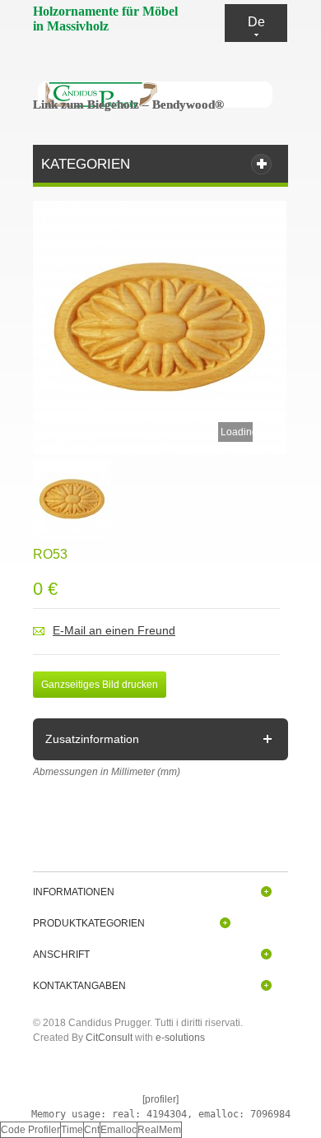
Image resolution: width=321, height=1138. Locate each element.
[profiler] (160, 1099)
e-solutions (180, 1037)
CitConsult (109, 1037)
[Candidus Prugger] (156, 94)
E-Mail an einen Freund (114, 630)
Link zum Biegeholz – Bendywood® (128, 104)
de (256, 22)
